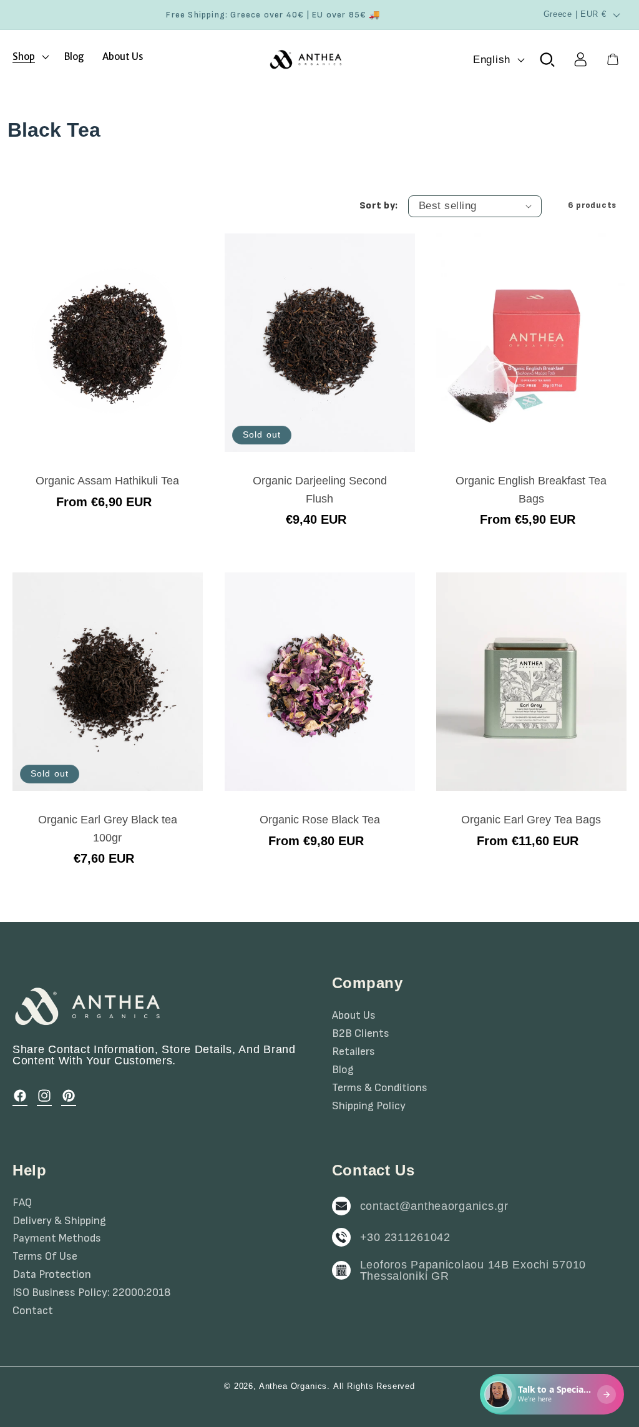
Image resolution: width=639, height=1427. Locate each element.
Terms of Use (44, 1256)
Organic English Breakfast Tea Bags (531, 490)
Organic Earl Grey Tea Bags (532, 820)
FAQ (22, 1203)
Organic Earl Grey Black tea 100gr (107, 829)
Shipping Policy (369, 1106)
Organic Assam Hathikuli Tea (107, 481)
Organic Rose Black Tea (319, 820)
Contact (32, 1311)
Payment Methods (56, 1238)
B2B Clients (360, 1033)
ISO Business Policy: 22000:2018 (91, 1292)
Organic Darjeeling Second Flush (319, 490)
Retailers (353, 1051)
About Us (354, 1015)
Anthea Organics (293, 1386)
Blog (343, 1070)
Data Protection (51, 1274)
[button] (30, 56)
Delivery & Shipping (59, 1221)
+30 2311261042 (405, 1237)
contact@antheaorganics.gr (434, 1206)
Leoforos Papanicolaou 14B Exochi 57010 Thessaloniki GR (473, 1270)
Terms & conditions (379, 1088)
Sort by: (378, 206)
